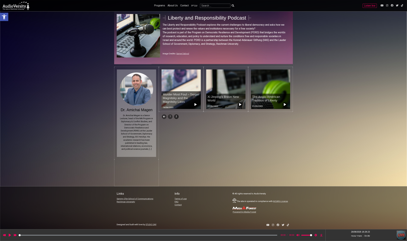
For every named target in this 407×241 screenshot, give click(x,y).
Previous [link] (164, 116)
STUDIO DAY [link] (151, 224)
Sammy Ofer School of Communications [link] (135, 198)
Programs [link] (159, 5)
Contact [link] (184, 5)
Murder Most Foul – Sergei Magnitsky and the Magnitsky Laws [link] (181, 98)
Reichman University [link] (126, 201)
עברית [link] (194, 5)
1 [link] (170, 116)
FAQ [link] (176, 201)
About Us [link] (173, 5)
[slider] (148, 235)
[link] (4, 17)
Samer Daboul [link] (182, 53)
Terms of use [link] (181, 198)
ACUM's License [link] (280, 201)
